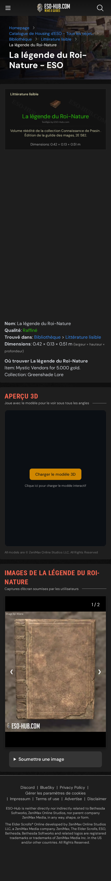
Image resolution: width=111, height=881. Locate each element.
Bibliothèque (20, 39)
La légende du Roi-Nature (55, 116)
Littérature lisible (56, 39)
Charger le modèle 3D (55, 474)
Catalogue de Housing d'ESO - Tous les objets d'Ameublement (51, 33)
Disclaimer (96, 798)
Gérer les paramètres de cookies (55, 793)
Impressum (20, 798)
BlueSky (47, 787)
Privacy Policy (72, 787)
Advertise (73, 798)
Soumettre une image (41, 759)
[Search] (101, 8)
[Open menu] (8, 8)
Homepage (19, 27)
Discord (27, 787)
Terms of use (47, 798)
